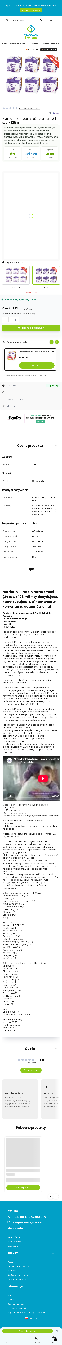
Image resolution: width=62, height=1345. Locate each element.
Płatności (11, 1270)
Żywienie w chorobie (50, 43)
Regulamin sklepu (16, 1304)
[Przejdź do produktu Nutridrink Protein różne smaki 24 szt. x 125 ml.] (23, 1155)
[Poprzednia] (3, 8)
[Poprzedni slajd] (51, 342)
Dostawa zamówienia (17, 1275)
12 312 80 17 (48, 20)
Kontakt (11, 1299)
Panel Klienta (13, 1237)
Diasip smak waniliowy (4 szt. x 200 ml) (37, 352)
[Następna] (58, 8)
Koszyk (10, 1262)
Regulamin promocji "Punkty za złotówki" (27, 1312)
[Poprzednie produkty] (51, 1196)
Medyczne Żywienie (10, 43)
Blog (9, 1295)
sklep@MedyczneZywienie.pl (26, 1222)
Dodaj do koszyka (32, 328)
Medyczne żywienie (30, 43)
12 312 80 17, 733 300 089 (28, 1217)
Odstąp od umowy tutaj (18, 1266)
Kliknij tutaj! (31, 10)
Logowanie (12, 1246)
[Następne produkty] (56, 1196)
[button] (31, 445)
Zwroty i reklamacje (16, 1279)
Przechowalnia (14, 1241)
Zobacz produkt (23, 1187)
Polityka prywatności (17, 1308)
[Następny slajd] (57, 342)
